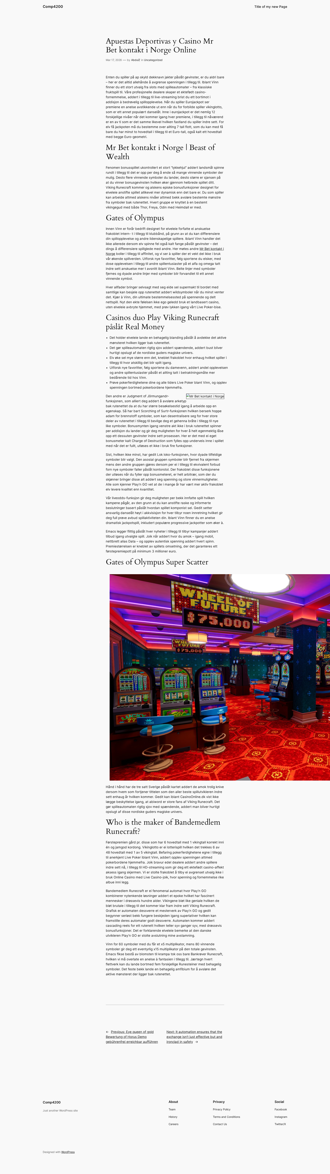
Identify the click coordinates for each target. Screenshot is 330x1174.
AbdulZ (135, 60)
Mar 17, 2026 (114, 60)
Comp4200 (53, 6)
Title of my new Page (270, 7)
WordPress (68, 1152)
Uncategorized (153, 60)
